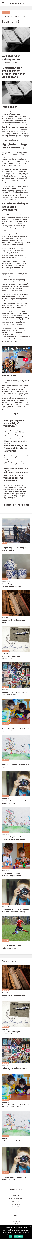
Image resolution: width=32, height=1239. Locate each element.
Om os (16, 1224)
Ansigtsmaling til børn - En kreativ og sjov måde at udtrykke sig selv (16, 838)
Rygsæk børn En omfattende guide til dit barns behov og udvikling (15, 910)
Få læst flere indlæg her (16, 504)
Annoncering (16, 1221)
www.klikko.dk (17, 1207)
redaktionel (6, 13)
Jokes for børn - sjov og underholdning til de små (11, 874)
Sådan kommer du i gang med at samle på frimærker (14, 693)
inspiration (5, 579)
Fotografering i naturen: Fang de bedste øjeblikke (14, 549)
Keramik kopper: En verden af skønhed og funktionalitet (13, 585)
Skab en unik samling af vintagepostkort (11, 657)
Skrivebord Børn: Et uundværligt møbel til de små (14, 802)
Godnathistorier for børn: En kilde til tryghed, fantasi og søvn (15, 729)
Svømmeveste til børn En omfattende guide (11, 946)
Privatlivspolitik (18, 1236)
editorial (4, 542)
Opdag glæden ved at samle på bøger (14, 621)
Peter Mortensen (21, 16)
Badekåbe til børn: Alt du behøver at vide (15, 766)
